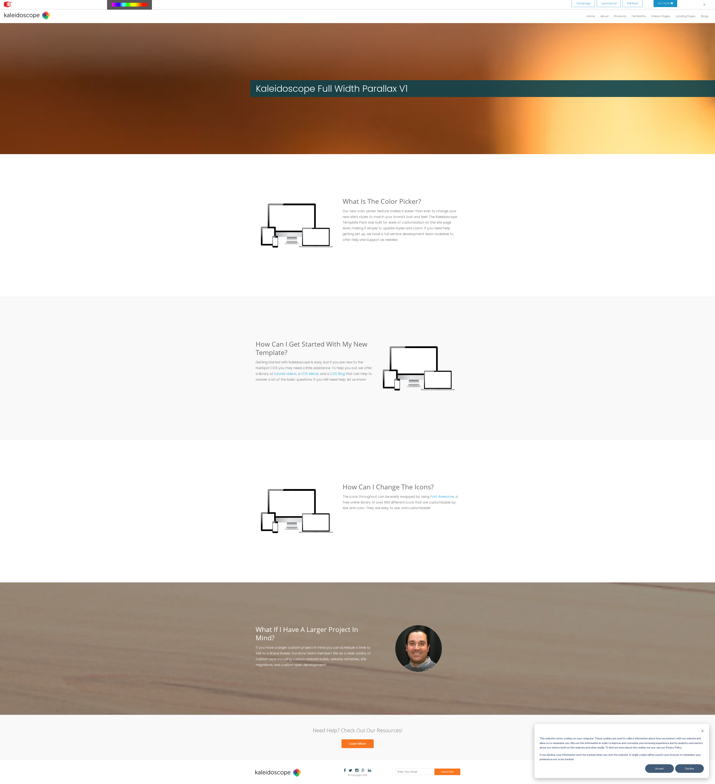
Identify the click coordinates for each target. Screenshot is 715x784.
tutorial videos (285, 374)
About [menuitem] (604, 16)
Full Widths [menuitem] (639, 16)
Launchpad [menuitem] (609, 3)
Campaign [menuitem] (583, 3)
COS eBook (310, 374)
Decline (689, 768)
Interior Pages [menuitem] (661, 16)
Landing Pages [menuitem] (685, 16)
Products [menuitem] (620, 16)
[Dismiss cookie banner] (702, 731)
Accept (659, 768)
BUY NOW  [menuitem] (665, 3)
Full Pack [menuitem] (632, 3)
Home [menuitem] (591, 16)
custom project (300, 647)
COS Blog (337, 374)
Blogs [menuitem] (704, 16)
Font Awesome (442, 496)
